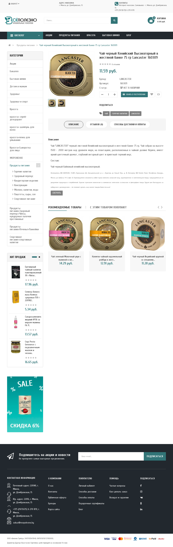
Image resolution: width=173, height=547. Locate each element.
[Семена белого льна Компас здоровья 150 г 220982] (15, 296)
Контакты (52, 491)
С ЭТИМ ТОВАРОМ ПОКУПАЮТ (108, 207)
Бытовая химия (18, 78)
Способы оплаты (86, 497)
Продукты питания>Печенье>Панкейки (24, 228)
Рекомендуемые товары (64, 207)
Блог (81, 509)
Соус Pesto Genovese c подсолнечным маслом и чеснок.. (32, 347)
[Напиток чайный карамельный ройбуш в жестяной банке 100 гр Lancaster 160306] (107, 233)
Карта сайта (54, 509)
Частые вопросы (117, 485)
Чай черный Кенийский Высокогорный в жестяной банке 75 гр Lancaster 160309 (78, 45)
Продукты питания (26, 45)
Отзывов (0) (96, 124)
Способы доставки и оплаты (130, 124)
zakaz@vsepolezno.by (23, 522)
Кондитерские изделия (26, 180)
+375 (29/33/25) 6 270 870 (124, 10)
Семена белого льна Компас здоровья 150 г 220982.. (32, 296)
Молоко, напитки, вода (26, 189)
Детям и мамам (18, 86)
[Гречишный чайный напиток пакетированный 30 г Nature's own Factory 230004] (15, 272)
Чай (106, 113)
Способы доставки (87, 491)
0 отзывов (116, 64)
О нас (50, 485)
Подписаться (155, 456)
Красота (14, 109)
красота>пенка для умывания (20, 139)
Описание (73, 124)
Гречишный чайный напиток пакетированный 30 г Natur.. (33, 271)
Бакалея (14, 71)
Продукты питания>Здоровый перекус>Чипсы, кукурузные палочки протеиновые (20, 214)
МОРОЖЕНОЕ (16, 157)
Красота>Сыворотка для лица (20, 149)
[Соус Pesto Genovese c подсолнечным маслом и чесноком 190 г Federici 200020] (15, 346)
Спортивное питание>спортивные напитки (21, 239)
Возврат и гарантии (119, 497)
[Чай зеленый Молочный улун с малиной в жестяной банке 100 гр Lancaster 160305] (66, 233)
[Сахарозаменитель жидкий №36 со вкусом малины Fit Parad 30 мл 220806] (15, 321)
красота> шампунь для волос (22, 128)
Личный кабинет (87, 485)
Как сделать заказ (118, 491)
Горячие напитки (22, 171)
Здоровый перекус (23, 176)
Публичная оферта (57, 497)
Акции (13, 63)
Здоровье (15, 94)
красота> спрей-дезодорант (18, 118)
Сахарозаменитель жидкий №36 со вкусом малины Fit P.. (34, 321)
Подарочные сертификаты (91, 503)
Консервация (20, 185)
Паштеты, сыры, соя (24, 194)
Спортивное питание (24, 198)
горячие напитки (119, 113)
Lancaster (135, 113)
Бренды (52, 503)
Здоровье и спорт (19, 101)
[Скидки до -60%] (25, 404)
